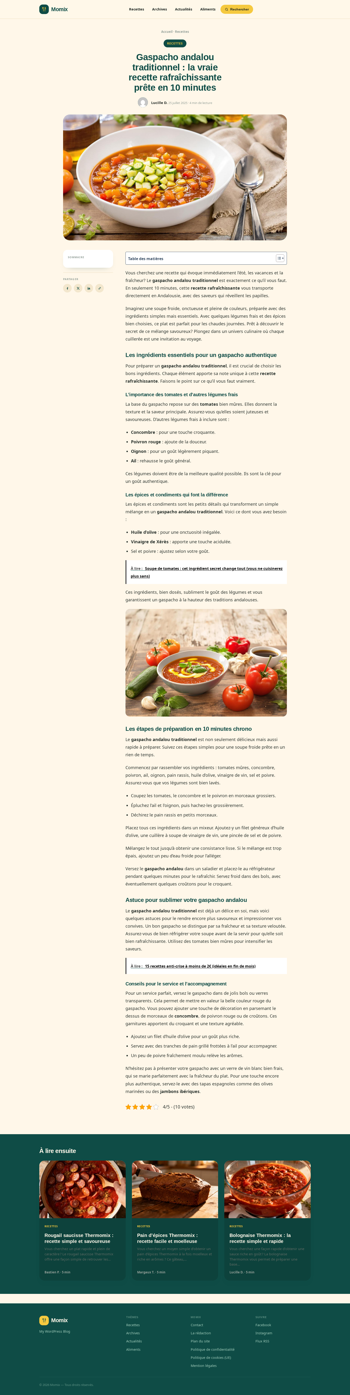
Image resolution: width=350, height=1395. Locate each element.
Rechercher (239, 9)
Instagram (263, 1333)
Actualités (183, 9)
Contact (197, 1324)
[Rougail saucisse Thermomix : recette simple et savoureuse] (82, 1189)
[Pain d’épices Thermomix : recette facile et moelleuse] (175, 1189)
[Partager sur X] (78, 288)
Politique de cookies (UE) (211, 1357)
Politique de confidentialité (213, 1349)
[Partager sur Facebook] (67, 288)
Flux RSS (262, 1341)
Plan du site (200, 1341)
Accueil (167, 32)
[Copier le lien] (99, 288)
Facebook (263, 1324)
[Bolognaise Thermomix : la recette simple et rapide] (267, 1189)
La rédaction (201, 1333)
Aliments (207, 9)
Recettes (136, 9)
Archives (159, 9)
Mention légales (204, 1365)
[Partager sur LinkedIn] (89, 288)
